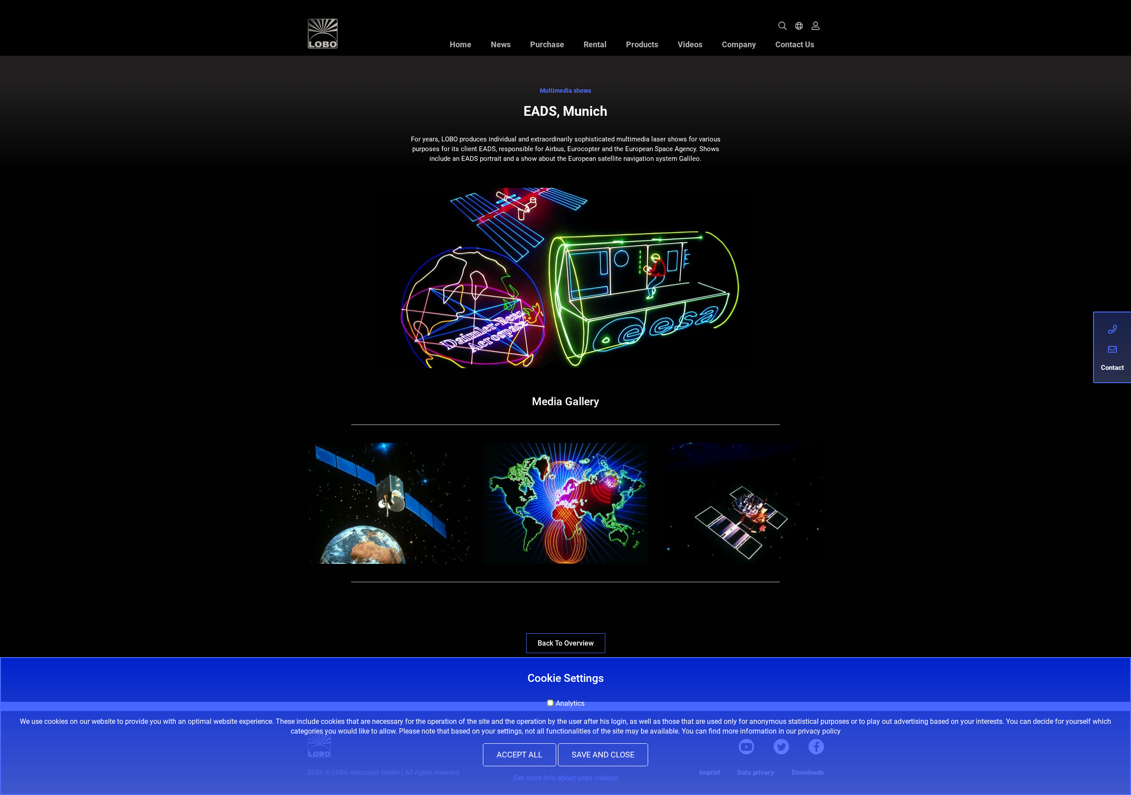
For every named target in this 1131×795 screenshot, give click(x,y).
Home (460, 44)
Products (642, 44)
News (501, 44)
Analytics (570, 704)
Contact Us (794, 44)
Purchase (547, 44)
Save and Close (603, 754)
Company (739, 44)
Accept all (520, 754)
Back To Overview (566, 643)
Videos (690, 44)
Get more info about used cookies (565, 778)
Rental (595, 44)
